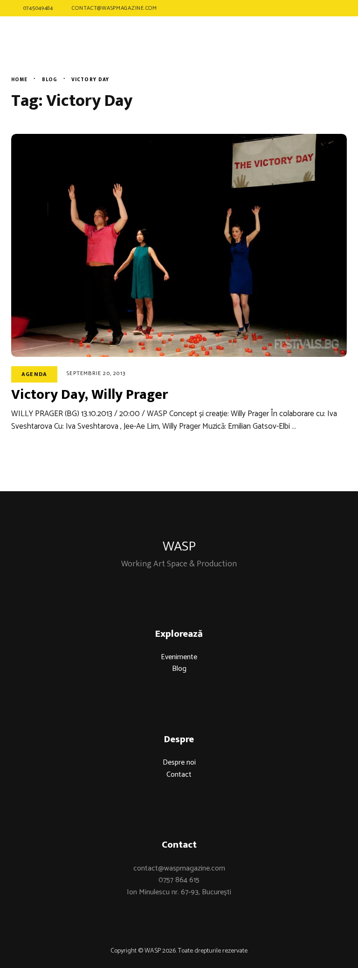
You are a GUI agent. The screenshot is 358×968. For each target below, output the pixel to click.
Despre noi (179, 762)
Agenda (34, 374)
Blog (179, 668)
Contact (179, 774)
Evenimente (179, 657)
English (323, 51)
